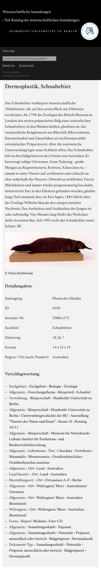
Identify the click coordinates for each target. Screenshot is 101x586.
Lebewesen (36, 450)
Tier (51, 450)
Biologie (55, 385)
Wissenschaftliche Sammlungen (26, 11)
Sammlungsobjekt (42, 526)
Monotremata (39, 456)
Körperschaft (40, 397)
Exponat (64, 526)
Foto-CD (56, 520)
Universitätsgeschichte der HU (44, 415)
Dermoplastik (82, 538)
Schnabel (83, 391)
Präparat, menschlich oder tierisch (35, 550)
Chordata (64, 450)
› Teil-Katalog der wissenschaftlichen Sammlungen (40, 19)
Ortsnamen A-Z (57, 479)
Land (40, 468)
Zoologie (71, 385)
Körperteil (66, 391)
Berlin (77, 479)
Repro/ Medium (33, 520)
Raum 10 (65, 421)
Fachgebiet (37, 385)
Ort (31, 468)
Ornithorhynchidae (67, 456)
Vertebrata (83, 450)
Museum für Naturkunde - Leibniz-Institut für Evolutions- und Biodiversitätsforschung (50, 438)
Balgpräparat (59, 538)
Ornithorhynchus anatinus (29, 462)
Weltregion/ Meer (50, 485)
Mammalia (17, 456)
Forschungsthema (41, 391)
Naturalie (65, 532)
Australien (55, 468)
